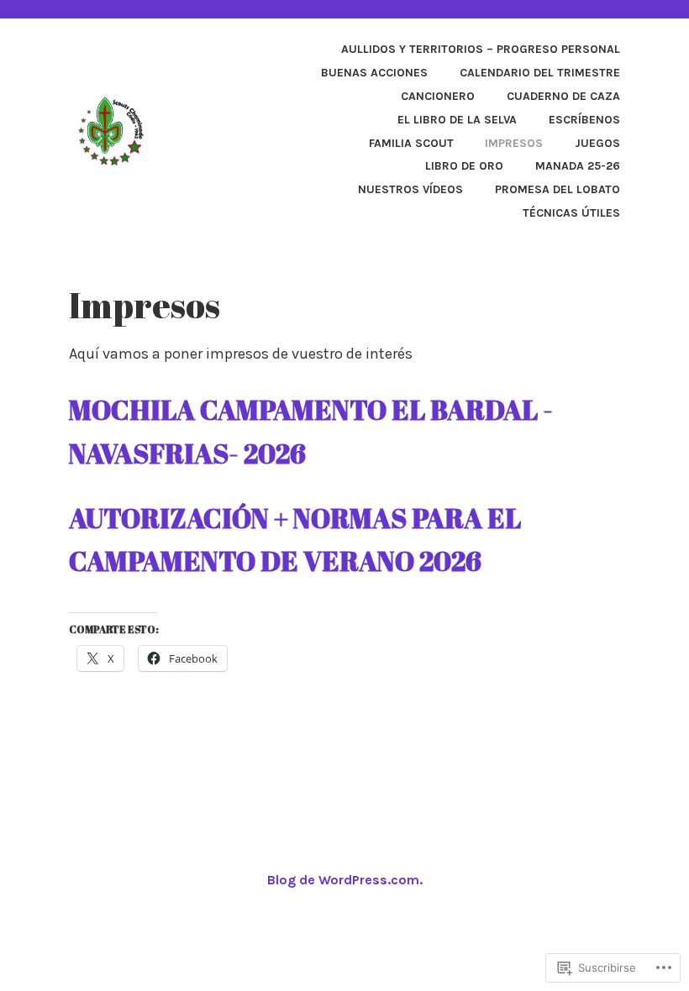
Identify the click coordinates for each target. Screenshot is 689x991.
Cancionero (438, 96)
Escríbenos (584, 120)
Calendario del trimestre (540, 73)
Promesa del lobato (557, 189)
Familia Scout (411, 143)
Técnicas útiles (571, 213)
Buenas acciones (374, 73)
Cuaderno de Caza (563, 96)
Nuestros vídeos (410, 189)
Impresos (514, 143)
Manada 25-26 (577, 166)
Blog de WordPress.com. (345, 880)
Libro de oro (464, 166)
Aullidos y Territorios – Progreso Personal (480, 49)
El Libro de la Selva (457, 120)
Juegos (597, 143)
